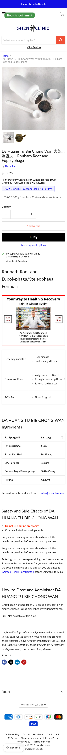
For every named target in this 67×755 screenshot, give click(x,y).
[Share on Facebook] (4, 662)
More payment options (33, 245)
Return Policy (51, 738)
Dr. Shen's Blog (11, 734)
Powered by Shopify (33, 748)
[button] (8, 138)
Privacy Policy (23, 741)
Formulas (10, 166)
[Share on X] (10, 662)
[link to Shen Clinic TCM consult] (33, 347)
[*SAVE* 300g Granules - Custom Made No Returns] (33, 200)
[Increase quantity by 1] (31, 214)
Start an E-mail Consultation (18, 571)
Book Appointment (19, 15)
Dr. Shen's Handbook (33, 734)
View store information (16, 261)
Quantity (6, 207)
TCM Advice (11, 738)
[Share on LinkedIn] (17, 662)
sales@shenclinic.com (53, 493)
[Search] (60, 40)
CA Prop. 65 (53, 734)
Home (5, 55)
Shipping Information (31, 738)
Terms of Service (42, 741)
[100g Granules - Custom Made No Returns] (28, 192)
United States (32, 704)
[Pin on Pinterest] (23, 662)
